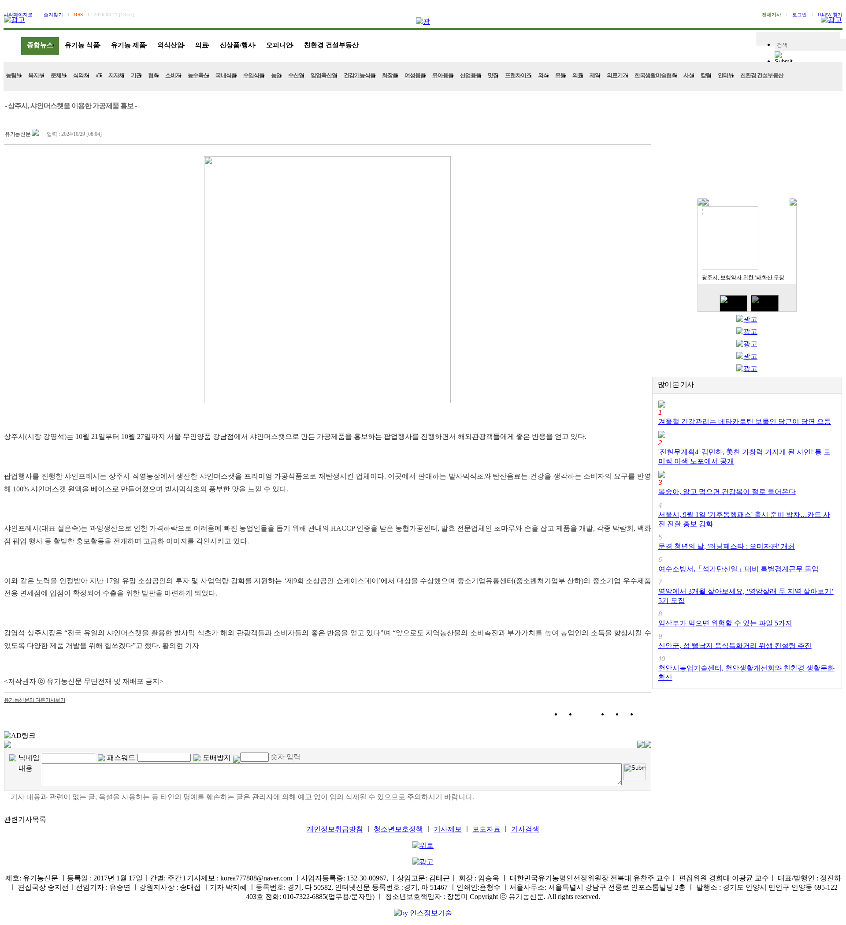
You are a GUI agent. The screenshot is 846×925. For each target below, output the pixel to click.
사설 (688, 75)
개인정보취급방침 (335, 829)
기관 (136, 75)
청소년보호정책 (398, 829)
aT (99, 75)
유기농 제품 (128, 45)
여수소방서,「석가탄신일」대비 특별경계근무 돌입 (738, 569)
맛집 (493, 75)
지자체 (116, 75)
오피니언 (279, 45)
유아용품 (442, 75)
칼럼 (706, 75)
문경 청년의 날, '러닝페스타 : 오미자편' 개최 (726, 546)
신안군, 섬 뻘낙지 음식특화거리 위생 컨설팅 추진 (735, 645)
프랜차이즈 (518, 75)
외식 (543, 75)
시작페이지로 (18, 14)
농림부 (14, 75)
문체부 (59, 75)
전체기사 (771, 14)
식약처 (81, 75)
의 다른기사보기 (34, 700)
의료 (201, 45)
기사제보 (448, 829)
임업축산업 (324, 75)
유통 (560, 75)
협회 (153, 75)
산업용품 (470, 75)
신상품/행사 (237, 45)
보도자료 (486, 829)
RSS (78, 14)
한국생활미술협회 (655, 75)
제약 (595, 75)
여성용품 (415, 75)
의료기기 (617, 75)
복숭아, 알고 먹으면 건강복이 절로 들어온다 (727, 491)
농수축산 (198, 75)
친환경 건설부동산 (331, 45)
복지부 (36, 75)
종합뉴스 (40, 45)
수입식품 (253, 75)
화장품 (390, 75)
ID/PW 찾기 (830, 14)
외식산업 (170, 45)
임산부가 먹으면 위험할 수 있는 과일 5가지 (725, 623)
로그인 (799, 14)
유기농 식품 (82, 45)
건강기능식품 (359, 75)
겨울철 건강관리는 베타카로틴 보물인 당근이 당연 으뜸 (744, 421)
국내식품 (226, 75)
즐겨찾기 (53, 14)
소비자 (173, 75)
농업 (276, 75)
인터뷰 (726, 75)
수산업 (296, 75)
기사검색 (525, 829)
